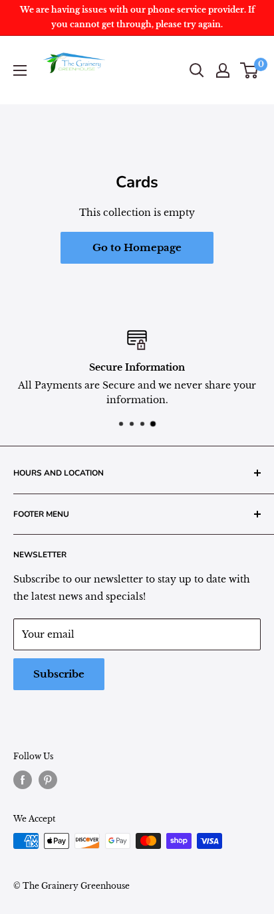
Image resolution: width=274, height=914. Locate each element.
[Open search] (197, 70)
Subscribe (58, 674)
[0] (249, 70)
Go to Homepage (137, 247)
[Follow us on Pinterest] (48, 780)
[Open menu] (20, 70)
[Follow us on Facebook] (22, 780)
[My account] (222, 70)
